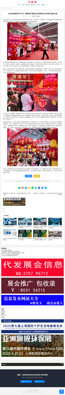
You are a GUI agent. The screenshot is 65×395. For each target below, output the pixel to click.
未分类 (2, 316)
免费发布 (43, 4)
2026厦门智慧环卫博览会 (8, 226)
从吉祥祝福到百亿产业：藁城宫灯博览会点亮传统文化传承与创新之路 (32, 14)
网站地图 (36, 390)
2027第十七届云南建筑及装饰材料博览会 (9, 255)
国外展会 (27, 4)
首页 (19, 4)
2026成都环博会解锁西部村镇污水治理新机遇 (10, 251)
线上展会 (3, 317)
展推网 (32, 2)
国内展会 (23, 4)
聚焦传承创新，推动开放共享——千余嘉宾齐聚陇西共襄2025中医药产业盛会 (17, 194)
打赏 (36, 176)
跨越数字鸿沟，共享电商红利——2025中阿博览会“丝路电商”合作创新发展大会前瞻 (47, 194)
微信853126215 (39, 381)
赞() (28, 176)
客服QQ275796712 (26, 381)
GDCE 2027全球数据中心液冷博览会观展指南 (10, 254)
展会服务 (38, 4)
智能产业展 (33, 4)
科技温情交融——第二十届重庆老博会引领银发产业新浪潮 (12, 252)
